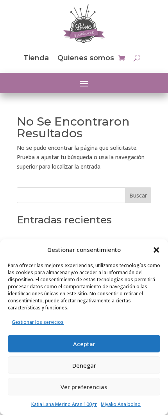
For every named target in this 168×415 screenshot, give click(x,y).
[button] (156, 250)
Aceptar (84, 344)
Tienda (36, 58)
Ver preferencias (84, 387)
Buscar (138, 195)
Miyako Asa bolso (121, 404)
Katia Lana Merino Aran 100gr (64, 404)
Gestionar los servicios (38, 322)
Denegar (84, 365)
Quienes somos (85, 58)
